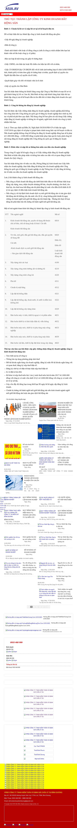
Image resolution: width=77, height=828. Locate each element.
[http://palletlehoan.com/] (24, 776)
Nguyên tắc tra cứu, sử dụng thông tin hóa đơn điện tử (65, 565)
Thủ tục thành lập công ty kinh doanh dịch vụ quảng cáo (65, 539)
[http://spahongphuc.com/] (24, 778)
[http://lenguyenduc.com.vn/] (24, 774)
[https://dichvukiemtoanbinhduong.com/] (24, 772)
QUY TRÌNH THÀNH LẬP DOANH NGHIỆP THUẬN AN (65, 513)
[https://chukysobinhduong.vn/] (24, 770)
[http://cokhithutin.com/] (24, 784)
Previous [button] (6, 622)
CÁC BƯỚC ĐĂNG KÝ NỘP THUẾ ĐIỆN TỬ (65, 499)
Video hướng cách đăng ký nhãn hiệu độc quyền (65, 447)
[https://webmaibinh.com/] (24, 764)
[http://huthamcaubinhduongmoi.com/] (24, 786)
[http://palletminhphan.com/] (24, 780)
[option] (38, 618)
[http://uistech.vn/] (24, 782)
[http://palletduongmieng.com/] (24, 788)
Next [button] (71, 622)
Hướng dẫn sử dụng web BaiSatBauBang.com (49, 630)
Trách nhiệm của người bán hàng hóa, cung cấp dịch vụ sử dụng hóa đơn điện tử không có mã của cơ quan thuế (65, 593)
